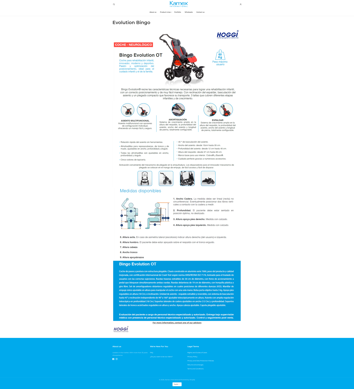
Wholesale (189, 12)
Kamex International (172, 380)
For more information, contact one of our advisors (177, 323)
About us (153, 12)
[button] (165, 12)
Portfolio (177, 12)
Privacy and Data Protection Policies (200, 361)
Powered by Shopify (187, 380)
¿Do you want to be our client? (161, 357)
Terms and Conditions (195, 369)
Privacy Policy (192, 357)
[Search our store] (113, 4)
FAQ (151, 352)
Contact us (200, 12)
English (176, 384)
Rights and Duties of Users (197, 352)
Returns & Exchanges (195, 365)
